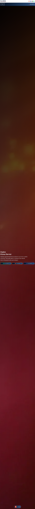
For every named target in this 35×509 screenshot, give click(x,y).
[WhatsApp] (34, 1)
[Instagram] (29, 1)
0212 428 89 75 (32, 4)
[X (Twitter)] (32, 1)
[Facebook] (30, 1)
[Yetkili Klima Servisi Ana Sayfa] (3, 1)
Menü (3, 4)
